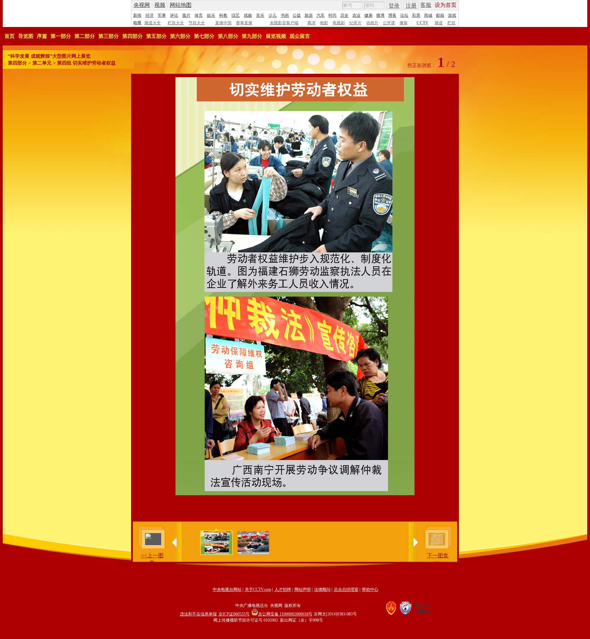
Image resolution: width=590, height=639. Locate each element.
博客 (392, 15)
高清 (311, 22)
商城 (428, 15)
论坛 (404, 15)
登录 (394, 6)
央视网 (142, 5)
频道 (439, 22)
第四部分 (132, 36)
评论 (174, 15)
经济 (149, 15)
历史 (344, 15)
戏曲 (248, 15)
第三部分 (108, 36)
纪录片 (355, 22)
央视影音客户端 (284, 22)
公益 (297, 15)
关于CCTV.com (258, 589)
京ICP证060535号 (234, 614)
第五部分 (156, 36)
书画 (285, 15)
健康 (368, 15)
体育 (199, 15)
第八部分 (228, 36)
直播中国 (223, 22)
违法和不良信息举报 (198, 614)
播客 (403, 22)
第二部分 (84, 36)
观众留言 (300, 36)
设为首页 (445, 5)
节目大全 (196, 22)
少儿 (272, 15)
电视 (137, 22)
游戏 (452, 15)
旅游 (309, 15)
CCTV (423, 22)
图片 (186, 15)
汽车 (321, 15)
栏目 (451, 22)
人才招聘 (283, 589)
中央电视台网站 (227, 589)
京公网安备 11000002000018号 (285, 614)
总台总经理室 (346, 589)
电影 (324, 22)
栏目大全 (176, 22)
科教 (223, 15)
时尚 (332, 15)
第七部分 (204, 36)
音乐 (260, 15)
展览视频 (276, 36)
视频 (159, 5)
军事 (162, 15)
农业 (356, 15)
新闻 (137, 15)
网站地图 (181, 5)
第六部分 (180, 36)
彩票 (416, 15)
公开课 (389, 22)
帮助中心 (370, 589)
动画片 (372, 22)
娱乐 (211, 15)
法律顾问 (322, 589)
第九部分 (252, 36)
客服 (425, 5)
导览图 (25, 36)
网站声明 (302, 589)
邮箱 (440, 15)
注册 (411, 6)
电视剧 (339, 22)
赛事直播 (244, 22)
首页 (9, 36)
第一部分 (61, 36)
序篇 (42, 36)
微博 (380, 15)
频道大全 (152, 22)
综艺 (235, 15)
